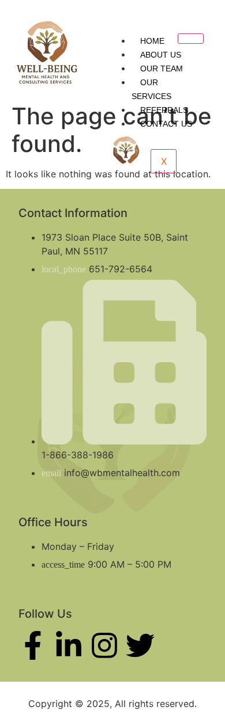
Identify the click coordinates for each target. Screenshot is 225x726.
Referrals (164, 110)
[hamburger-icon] (191, 38)
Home (152, 40)
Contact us (166, 123)
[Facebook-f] (32, 645)
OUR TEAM (161, 68)
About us (160, 54)
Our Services (151, 89)
